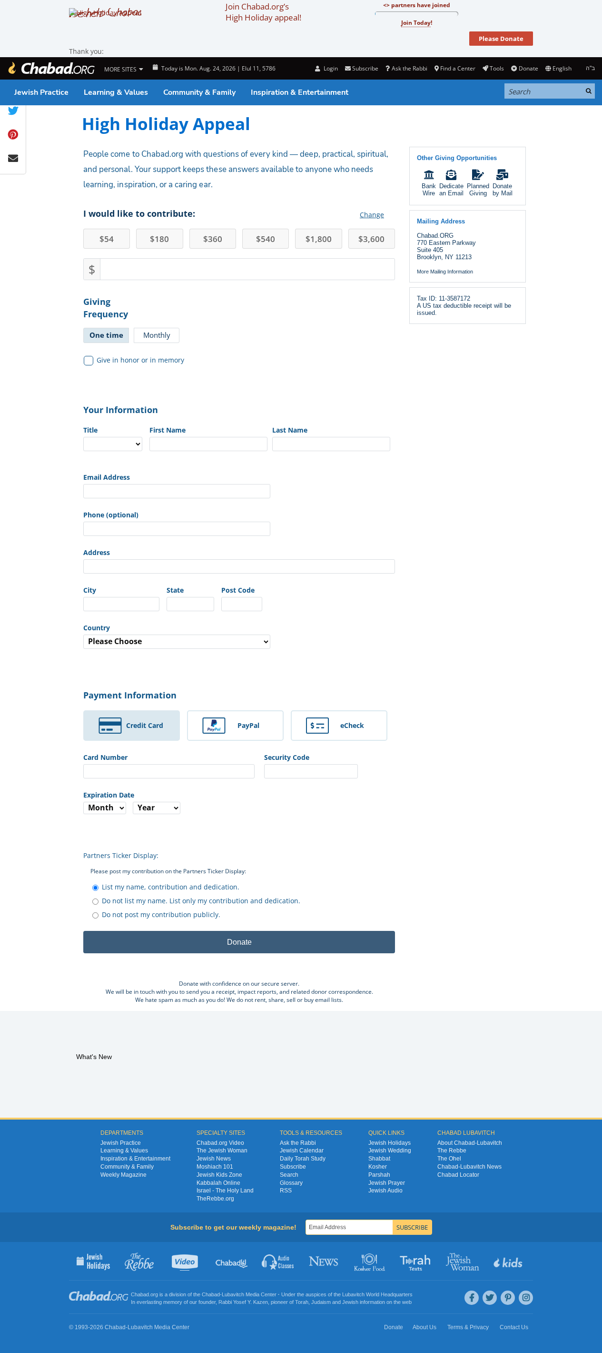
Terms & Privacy (468, 1327)
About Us (424, 1327)
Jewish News (214, 1158)
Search (289, 1174)
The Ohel (449, 1158)
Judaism (321, 1302)
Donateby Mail (503, 189)
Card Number (105, 757)
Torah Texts (416, 1261)
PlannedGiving (478, 189)
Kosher (377, 1166)
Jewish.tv (185, 1261)
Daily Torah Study (303, 1158)
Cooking (370, 1261)
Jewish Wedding (389, 1150)
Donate (528, 68)
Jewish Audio (385, 1190)
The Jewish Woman (222, 1150)
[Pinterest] (508, 1298)
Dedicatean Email (451, 189)
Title (90, 429)
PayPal (248, 725)
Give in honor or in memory (140, 359)
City (89, 590)
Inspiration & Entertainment (299, 92)
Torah (301, 1302)
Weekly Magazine (123, 1174)
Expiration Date (108, 794)
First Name (167, 429)
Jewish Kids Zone (219, 1174)
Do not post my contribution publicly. (161, 914)
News (324, 1261)
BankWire (429, 189)
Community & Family (199, 92)
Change (372, 214)
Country (96, 627)
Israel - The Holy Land (225, 1190)
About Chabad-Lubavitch (469, 1143)
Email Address (106, 477)
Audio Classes (278, 1261)
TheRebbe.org (215, 1198)
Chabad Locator (458, 1174)
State (175, 590)
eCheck (352, 725)
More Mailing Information (445, 271)
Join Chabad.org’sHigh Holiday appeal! (263, 12)
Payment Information (130, 695)
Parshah (379, 1174)
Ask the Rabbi (409, 68)
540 (265, 238)
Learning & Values (116, 92)
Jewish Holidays (389, 1143)
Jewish (350, 1302)
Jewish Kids (509, 1261)
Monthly (156, 335)
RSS (286, 1190)
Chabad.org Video (220, 1143)
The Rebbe (451, 1150)
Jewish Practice (41, 92)
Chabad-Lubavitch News (469, 1166)
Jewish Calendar (302, 1150)
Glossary (291, 1183)
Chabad (211, 1294)
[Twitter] (490, 1298)
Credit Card (144, 725)
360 (212, 238)
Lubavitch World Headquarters (377, 1294)
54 (106, 238)
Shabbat (379, 1158)
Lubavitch (233, 1294)
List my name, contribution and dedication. (170, 886)
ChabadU (232, 1261)
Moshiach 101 (215, 1166)
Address (96, 552)
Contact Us (514, 1327)
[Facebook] (471, 1298)
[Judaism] (51, 68)
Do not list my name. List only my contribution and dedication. (201, 900)
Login (329, 68)
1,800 (319, 238)
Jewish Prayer (386, 1183)
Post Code (238, 590)
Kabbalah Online (218, 1183)
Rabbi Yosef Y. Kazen (243, 1302)
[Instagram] (526, 1298)
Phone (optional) (110, 514)
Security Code (286, 757)
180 (159, 238)
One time (106, 335)
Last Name (289, 429)
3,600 (371, 238)
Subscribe (293, 1166)
